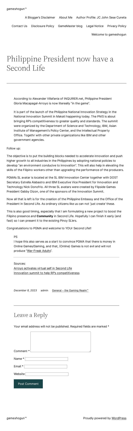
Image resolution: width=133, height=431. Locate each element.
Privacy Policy (116, 26)
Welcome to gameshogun (108, 34)
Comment (22, 351)
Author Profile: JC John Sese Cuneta (101, 17)
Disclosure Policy (42, 26)
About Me (65, 17)
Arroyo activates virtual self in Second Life (43, 268)
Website (19, 374)
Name (19, 358)
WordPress (119, 418)
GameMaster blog (70, 26)
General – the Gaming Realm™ (70, 290)
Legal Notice (94, 26)
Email (18, 366)
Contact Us (19, 26)
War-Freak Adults (39, 250)
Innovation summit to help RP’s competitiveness (46, 273)
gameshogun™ (16, 9)
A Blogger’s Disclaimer (40, 17)
